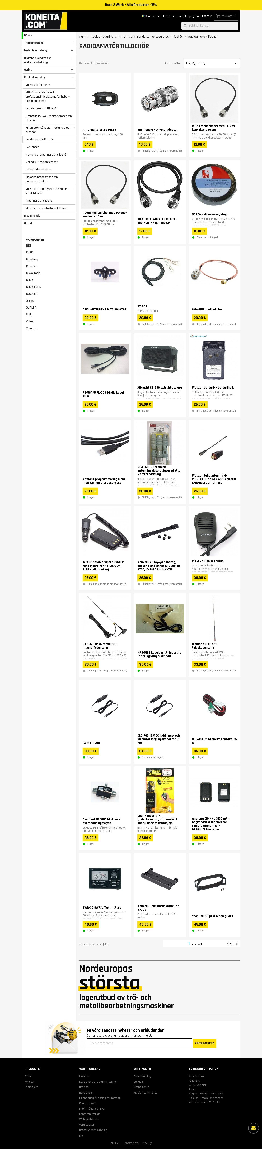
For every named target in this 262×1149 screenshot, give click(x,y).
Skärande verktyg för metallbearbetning (37, 60)
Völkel (29, 321)
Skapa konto (141, 1087)
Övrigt (28, 70)
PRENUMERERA (204, 1043)
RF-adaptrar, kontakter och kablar (46, 208)
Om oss (83, 1087)
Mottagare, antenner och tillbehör (46, 154)
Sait (28, 314)
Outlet (28, 223)
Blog (81, 1136)
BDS (29, 246)
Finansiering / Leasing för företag (99, 1098)
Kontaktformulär (89, 1114)
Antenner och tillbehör (39, 201)
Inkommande (32, 216)
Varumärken (35, 240)
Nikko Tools (33, 273)
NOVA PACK (33, 287)
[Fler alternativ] (253, 1128)
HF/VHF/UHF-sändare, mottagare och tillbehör (48, 130)
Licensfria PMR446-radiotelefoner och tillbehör (49, 118)
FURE (29, 252)
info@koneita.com (212, 1098)
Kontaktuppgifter (189, 16)
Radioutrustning (34, 77)
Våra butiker (86, 1125)
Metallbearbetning (36, 50)
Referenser (86, 1092)
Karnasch (32, 266)
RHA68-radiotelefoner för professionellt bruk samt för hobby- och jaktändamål (48, 96)
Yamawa (31, 328)
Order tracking (142, 1076)
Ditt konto (142, 1069)
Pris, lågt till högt (212, 63)
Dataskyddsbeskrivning (93, 1130)
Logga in (207, 16)
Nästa (233, 943)
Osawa (30, 301)
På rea (28, 35)
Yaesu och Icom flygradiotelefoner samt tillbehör (47, 191)
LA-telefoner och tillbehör (41, 108)
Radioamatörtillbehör (40, 139)
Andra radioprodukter (39, 169)
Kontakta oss (87, 1103)
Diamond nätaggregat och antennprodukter (42, 179)
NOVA (29, 280)
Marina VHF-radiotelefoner (42, 162)
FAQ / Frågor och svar (92, 1109)
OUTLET (31, 308)
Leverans (84, 1076)
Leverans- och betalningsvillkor (98, 1082)
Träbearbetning (34, 43)
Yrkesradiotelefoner (38, 85)
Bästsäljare (31, 1087)
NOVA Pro (32, 294)
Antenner (33, 147)
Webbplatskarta (89, 1119)
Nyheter (29, 1082)
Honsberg (32, 259)
